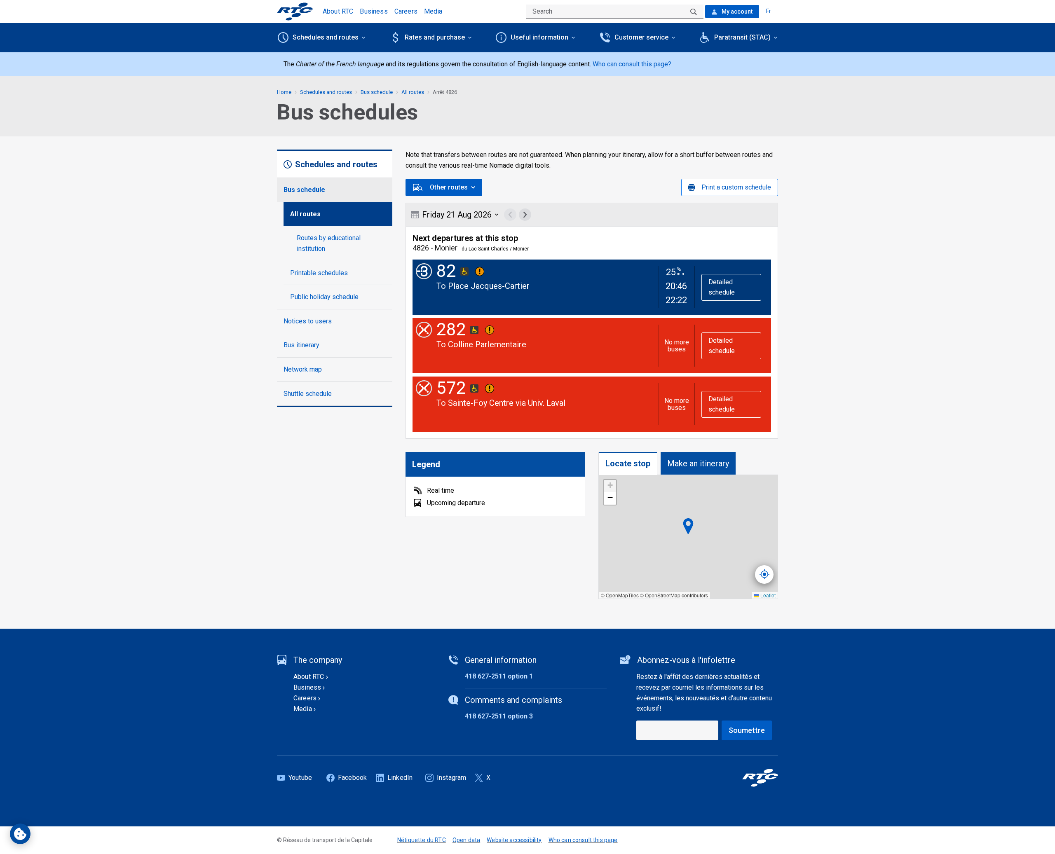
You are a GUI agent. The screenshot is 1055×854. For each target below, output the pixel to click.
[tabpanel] (688, 537)
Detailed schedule (721, 287)
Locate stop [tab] (627, 463)
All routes (305, 214)
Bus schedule (304, 190)
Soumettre (747, 730)
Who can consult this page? (632, 64)
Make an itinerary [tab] (698, 463)
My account (736, 11)
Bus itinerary (301, 345)
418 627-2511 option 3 (499, 716)
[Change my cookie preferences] (20, 834)
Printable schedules (319, 273)
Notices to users (308, 321)
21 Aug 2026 (457, 215)
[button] (610, 486)
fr (768, 11)
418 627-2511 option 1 (499, 676)
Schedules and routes (326, 92)
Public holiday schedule (324, 297)
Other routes (449, 187)
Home (284, 92)
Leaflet (767, 595)
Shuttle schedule (308, 394)
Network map (303, 369)
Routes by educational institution (329, 243)
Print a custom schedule (736, 187)
